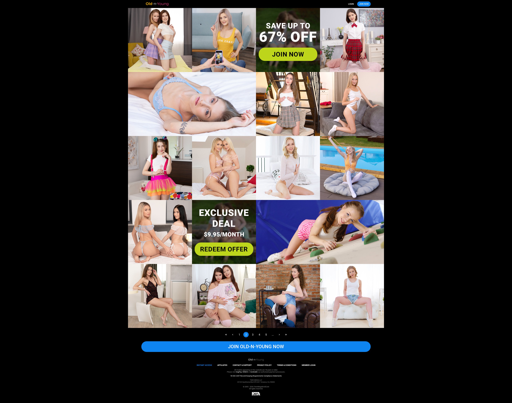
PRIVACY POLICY (264, 365)
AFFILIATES (222, 365)
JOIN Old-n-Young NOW (256, 346)
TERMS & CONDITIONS (286, 365)
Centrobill (253, 372)
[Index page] (157, 4)
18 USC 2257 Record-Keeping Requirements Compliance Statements (256, 376)
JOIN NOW (364, 4)
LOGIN (351, 4)
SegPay (239, 372)
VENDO (245, 372)
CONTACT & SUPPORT (242, 365)
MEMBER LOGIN (308, 365)
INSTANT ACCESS (204, 365)
